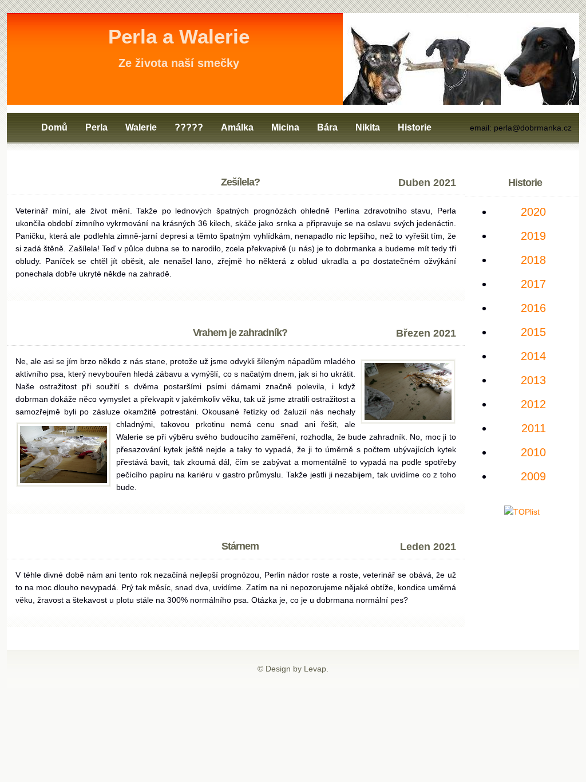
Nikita (367, 127)
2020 (533, 212)
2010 (533, 452)
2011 (533, 428)
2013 (533, 380)
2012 (533, 404)
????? (189, 127)
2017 (533, 284)
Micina (285, 127)
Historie (414, 127)
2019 (533, 236)
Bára (327, 127)
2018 (533, 260)
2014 (533, 356)
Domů (54, 127)
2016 (533, 308)
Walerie (141, 127)
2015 (533, 332)
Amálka (237, 127)
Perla (96, 127)
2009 (533, 476)
